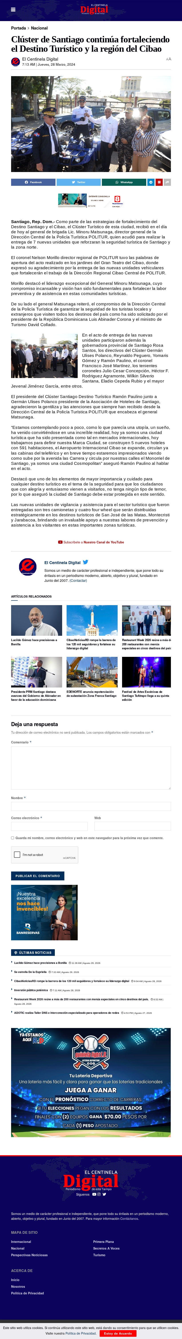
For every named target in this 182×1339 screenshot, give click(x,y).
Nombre (18, 798)
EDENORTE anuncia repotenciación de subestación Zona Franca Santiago (92, 693)
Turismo (99, 1255)
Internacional (21, 1241)
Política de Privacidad (27, 1293)
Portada (18, 28)
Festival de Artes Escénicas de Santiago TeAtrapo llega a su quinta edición (145, 695)
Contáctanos (129, 1218)
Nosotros (18, 1286)
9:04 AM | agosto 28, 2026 (147, 981)
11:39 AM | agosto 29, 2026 (85, 963)
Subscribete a (93, 542)
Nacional (39, 28)
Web (97, 818)
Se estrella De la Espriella (30, 972)
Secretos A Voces (106, 1248)
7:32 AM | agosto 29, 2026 (65, 972)
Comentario (21, 742)
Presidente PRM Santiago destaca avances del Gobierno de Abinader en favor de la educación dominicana (36, 695)
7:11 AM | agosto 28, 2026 (66, 990)
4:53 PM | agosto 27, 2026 (137, 1013)
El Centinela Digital (40, 59)
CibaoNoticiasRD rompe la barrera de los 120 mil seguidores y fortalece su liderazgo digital (91, 644)
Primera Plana (103, 1241)
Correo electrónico (26, 818)
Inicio (15, 1280)
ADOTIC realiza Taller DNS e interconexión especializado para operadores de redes (66, 1013)
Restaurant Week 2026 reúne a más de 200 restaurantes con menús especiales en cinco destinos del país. (147, 644)
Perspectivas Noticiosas (29, 1255)
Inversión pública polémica (31, 990)
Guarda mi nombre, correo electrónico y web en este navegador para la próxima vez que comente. (90, 838)
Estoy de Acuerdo (118, 1333)
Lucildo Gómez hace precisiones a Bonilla (34, 642)
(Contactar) (78, 580)
